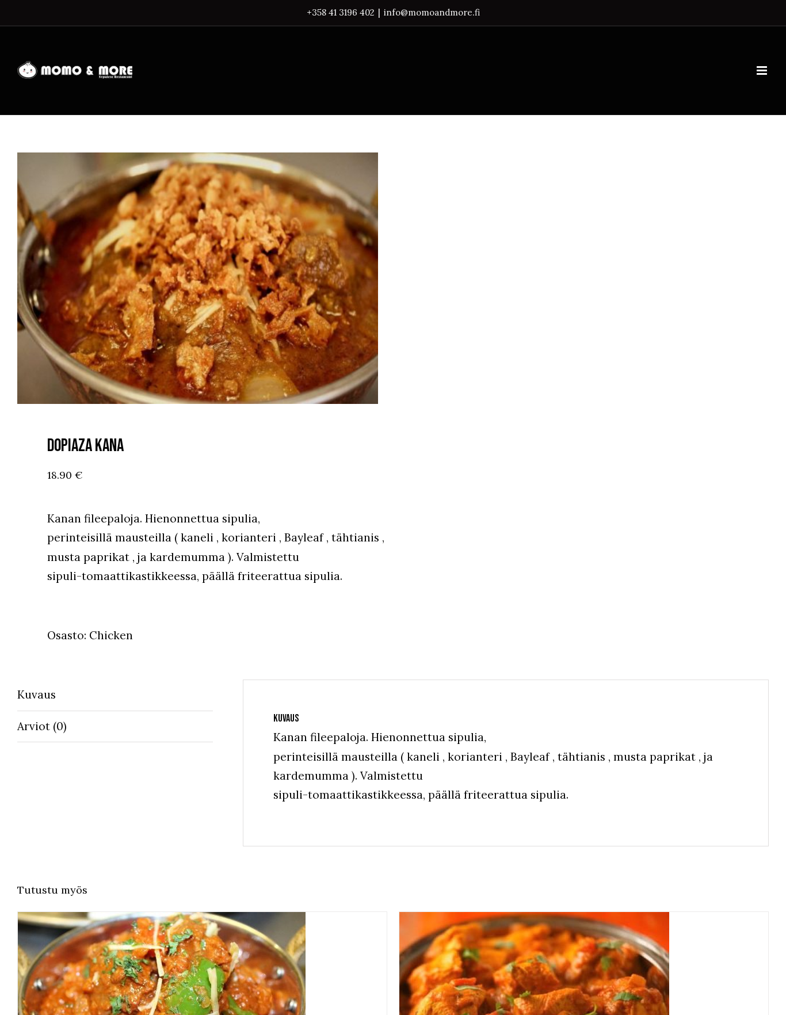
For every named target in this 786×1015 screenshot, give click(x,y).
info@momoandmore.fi (432, 12)
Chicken (111, 635)
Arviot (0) (42, 726)
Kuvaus (36, 694)
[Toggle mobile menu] (763, 70)
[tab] (115, 695)
